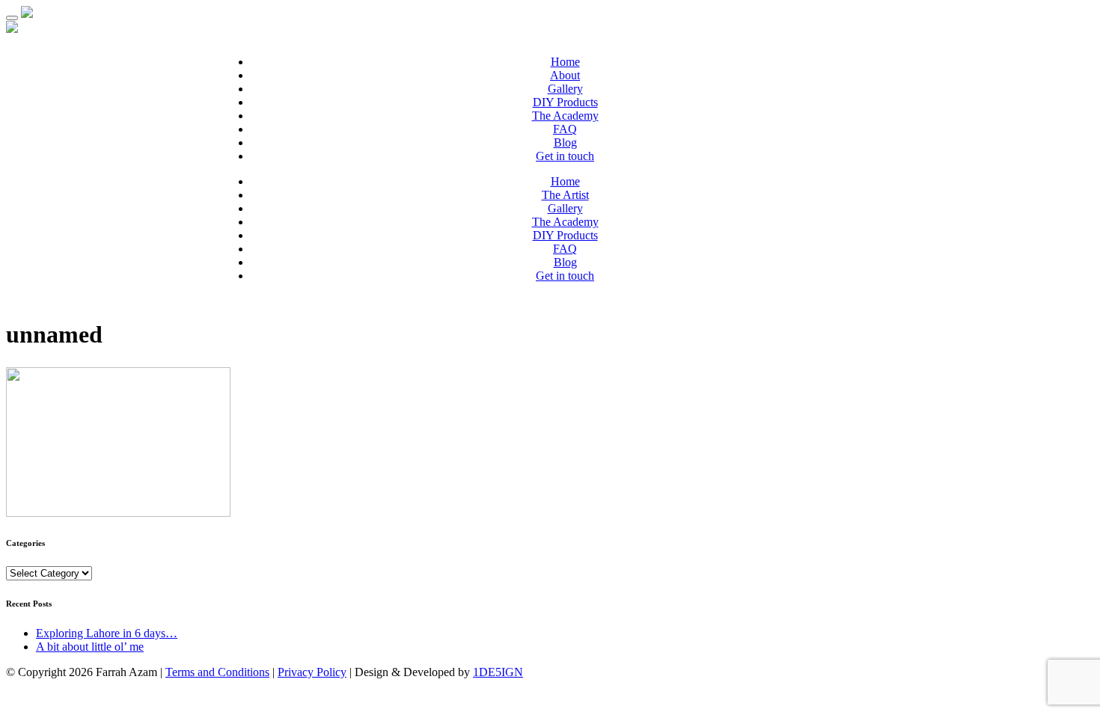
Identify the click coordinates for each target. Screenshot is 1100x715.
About (565, 75)
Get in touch (565, 156)
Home (565, 61)
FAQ (565, 129)
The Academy (565, 115)
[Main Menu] (12, 18)
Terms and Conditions (217, 672)
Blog (565, 142)
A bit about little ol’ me (90, 646)
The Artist (565, 194)
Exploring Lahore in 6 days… (106, 633)
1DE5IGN (498, 672)
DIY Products (565, 102)
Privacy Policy (312, 672)
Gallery (565, 88)
